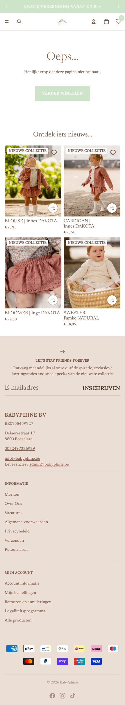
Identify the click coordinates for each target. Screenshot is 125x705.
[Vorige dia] (6, 6)
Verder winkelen (62, 93)
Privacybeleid (17, 532)
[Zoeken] (19, 21)
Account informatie (22, 584)
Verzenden (14, 541)
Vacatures (13, 513)
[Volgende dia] (118, 6)
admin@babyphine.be (49, 465)
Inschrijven (101, 388)
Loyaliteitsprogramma (25, 611)
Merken (12, 495)
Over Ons (13, 504)
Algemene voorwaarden (26, 522)
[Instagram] (62, 695)
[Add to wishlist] (54, 153)
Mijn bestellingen (20, 593)
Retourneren (16, 550)
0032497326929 (20, 449)
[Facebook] (52, 695)
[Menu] (6, 21)
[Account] (93, 21)
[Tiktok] (72, 695)
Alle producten (18, 621)
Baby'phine (69, 682)
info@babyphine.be (22, 459)
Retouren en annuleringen (28, 602)
